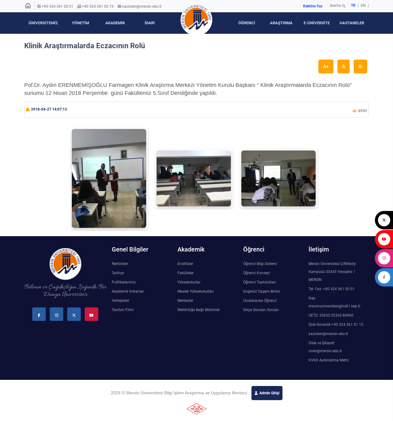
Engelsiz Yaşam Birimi (261, 291)
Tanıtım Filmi (123, 310)
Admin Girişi (269, 393)
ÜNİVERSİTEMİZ (43, 23)
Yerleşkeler (120, 300)
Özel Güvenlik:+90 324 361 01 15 (336, 324)
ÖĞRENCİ (246, 23)
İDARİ (150, 23)
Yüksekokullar (188, 282)
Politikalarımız (124, 282)
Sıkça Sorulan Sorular (261, 310)
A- (360, 66)
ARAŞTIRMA (281, 23)
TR (353, 5)
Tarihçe (118, 273)
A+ (326, 66)
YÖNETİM (80, 23)
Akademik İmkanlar (128, 291)
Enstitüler (185, 264)
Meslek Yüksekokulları (195, 291)
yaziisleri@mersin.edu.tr (142, 6)
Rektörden (120, 264)
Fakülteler (185, 273)
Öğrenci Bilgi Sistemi (260, 264)
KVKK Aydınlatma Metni (329, 360)
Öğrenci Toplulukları (259, 282)
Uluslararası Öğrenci (260, 300)
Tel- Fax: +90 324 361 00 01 (332, 289)
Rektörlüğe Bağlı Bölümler (198, 310)
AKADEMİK (115, 23)
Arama (338, 6)
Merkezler (185, 300)
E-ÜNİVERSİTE (317, 23)
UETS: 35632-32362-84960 (331, 315)
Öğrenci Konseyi (256, 273)
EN (364, 5)
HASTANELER (352, 23)
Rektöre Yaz (312, 6)
